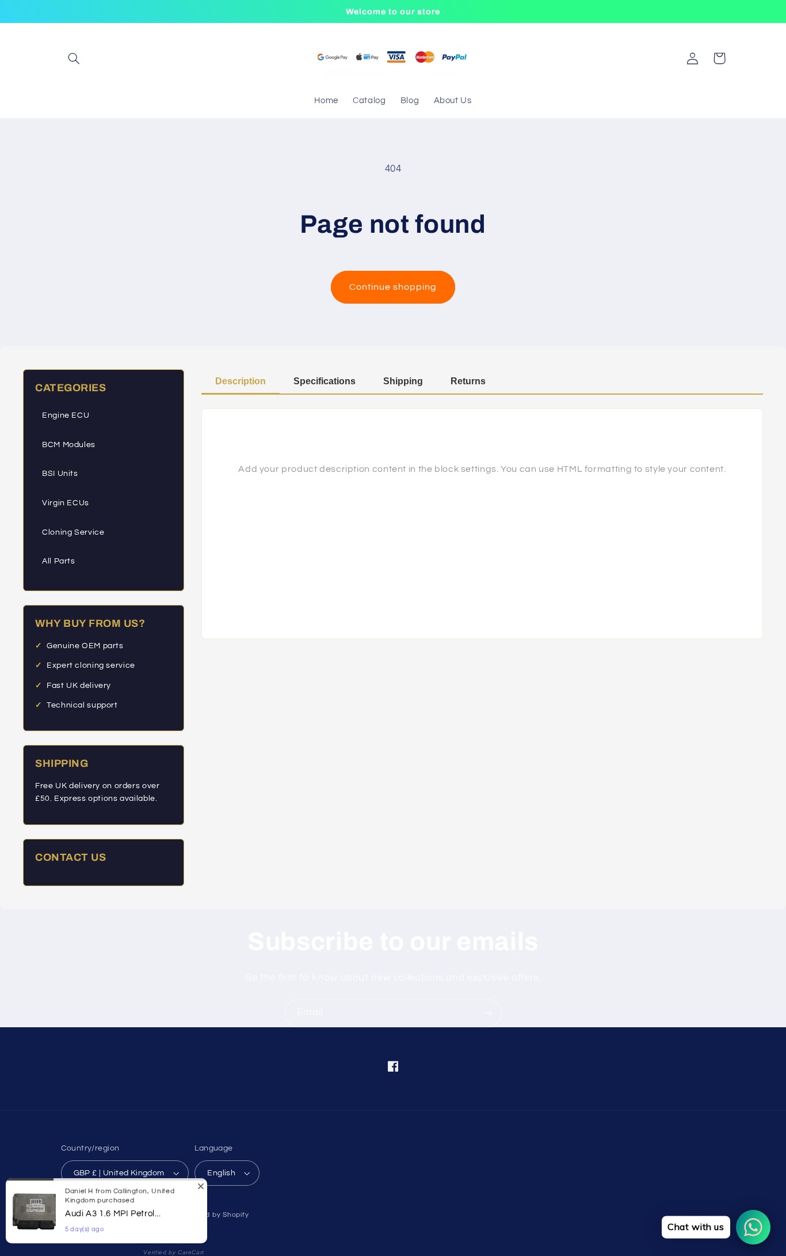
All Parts (58, 561)
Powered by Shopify (214, 1215)
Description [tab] (240, 381)
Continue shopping (393, 287)
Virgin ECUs (65, 503)
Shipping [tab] (403, 381)
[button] (74, 58)
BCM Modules (69, 445)
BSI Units (60, 474)
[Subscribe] (488, 1013)
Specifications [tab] (324, 381)
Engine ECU (65, 415)
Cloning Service (73, 532)
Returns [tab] (468, 381)
